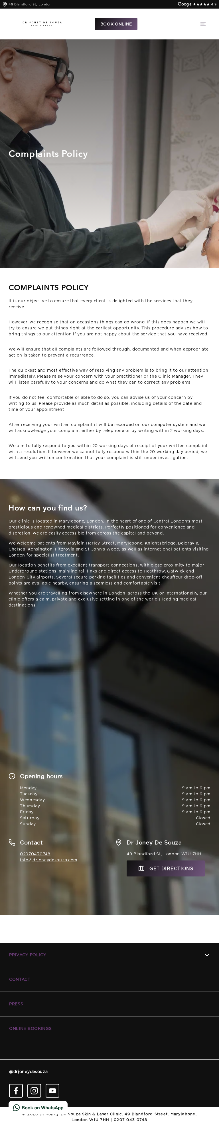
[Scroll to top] (206, 1105)
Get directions (171, 868)
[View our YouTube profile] (52, 1091)
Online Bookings (30, 1028)
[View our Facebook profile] (16, 1091)
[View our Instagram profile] (34, 1091)
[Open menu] (203, 24)
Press (16, 1004)
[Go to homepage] (42, 24)
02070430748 (35, 854)
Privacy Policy (27, 955)
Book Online (116, 24)
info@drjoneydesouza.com (48, 860)
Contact (20, 979)
